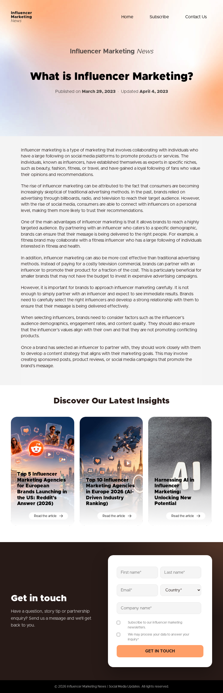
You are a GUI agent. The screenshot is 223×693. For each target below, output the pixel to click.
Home (127, 17)
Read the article (45, 516)
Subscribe (159, 17)
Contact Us (196, 17)
